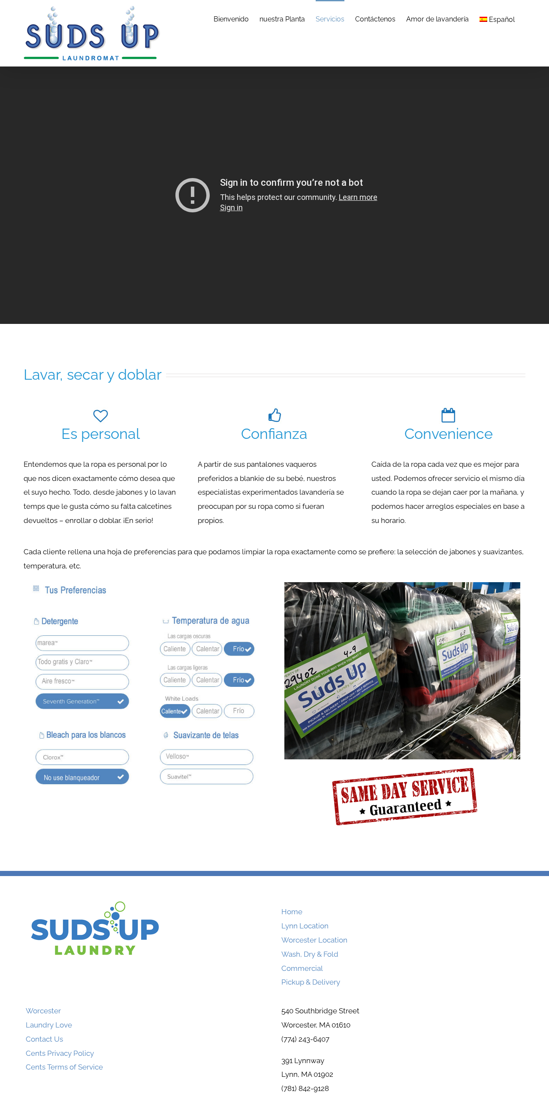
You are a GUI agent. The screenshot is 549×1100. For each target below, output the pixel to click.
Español (502, 19)
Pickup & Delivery (310, 982)
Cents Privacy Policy (60, 1053)
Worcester (43, 1010)
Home (291, 911)
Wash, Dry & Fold (309, 954)
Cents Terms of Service (64, 1067)
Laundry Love (49, 1025)
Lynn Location (305, 926)
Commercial (302, 968)
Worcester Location (314, 940)
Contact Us (44, 1039)
